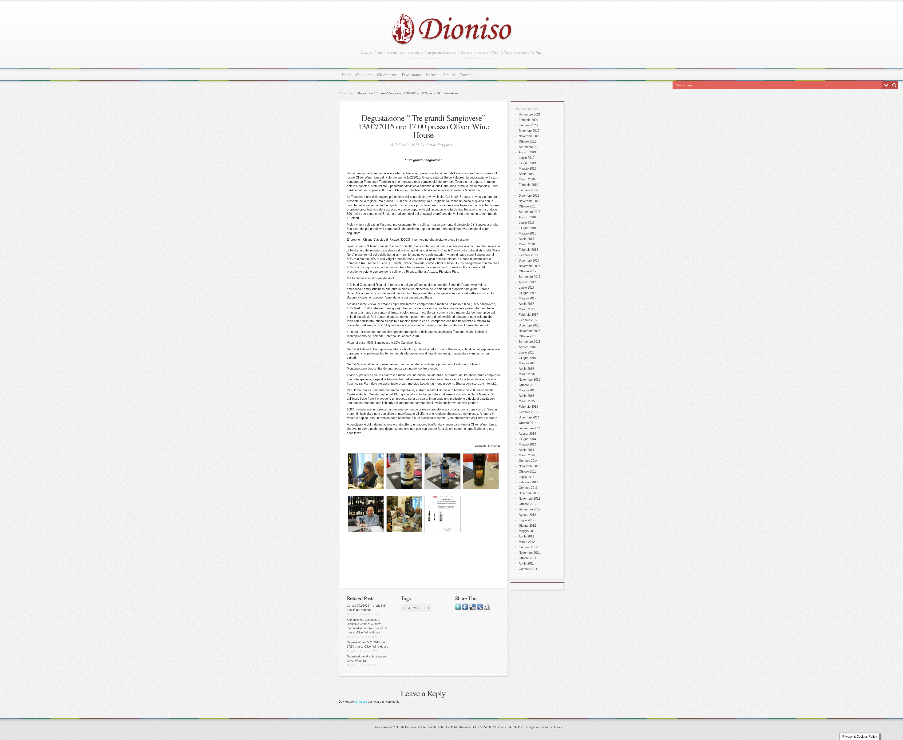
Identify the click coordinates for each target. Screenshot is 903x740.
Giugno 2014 (527, 439)
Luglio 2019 (526, 157)
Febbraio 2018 (528, 249)
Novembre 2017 (529, 266)
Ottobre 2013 (527, 471)
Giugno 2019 (527, 163)
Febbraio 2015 (528, 406)
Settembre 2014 (529, 428)
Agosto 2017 (527, 282)
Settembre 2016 (529, 341)
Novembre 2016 (529, 331)
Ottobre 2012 (527, 504)
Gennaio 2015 (528, 412)
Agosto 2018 (527, 217)
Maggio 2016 (527, 363)
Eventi (351, 93)
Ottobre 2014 (527, 423)
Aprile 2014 (526, 450)
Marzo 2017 (527, 309)
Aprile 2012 (526, 536)
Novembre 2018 (529, 201)
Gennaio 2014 (528, 460)
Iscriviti (432, 74)
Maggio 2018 (527, 233)
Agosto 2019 (527, 152)
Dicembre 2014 (529, 417)
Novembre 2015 (529, 379)
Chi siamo (364, 74)
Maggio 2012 (527, 531)
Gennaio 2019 (528, 190)
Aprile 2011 (526, 563)
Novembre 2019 (529, 136)
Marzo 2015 (527, 401)
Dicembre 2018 (529, 195)
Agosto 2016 (527, 347)
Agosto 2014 (527, 433)
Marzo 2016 (527, 374)
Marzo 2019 (527, 179)
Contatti (466, 74)
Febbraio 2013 (528, 482)
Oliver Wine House (416, 608)
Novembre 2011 (529, 552)
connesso (361, 701)
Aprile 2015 (526, 396)
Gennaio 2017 (528, 320)
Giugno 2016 (527, 358)
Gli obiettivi (387, 74)
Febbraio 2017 (528, 314)
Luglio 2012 (526, 520)
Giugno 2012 (527, 525)
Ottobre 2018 (527, 206)
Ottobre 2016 (527, 336)
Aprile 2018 (526, 239)
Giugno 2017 (527, 293)
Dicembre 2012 (529, 493)
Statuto (449, 74)
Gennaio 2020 (528, 125)
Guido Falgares (439, 144)
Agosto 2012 (527, 515)
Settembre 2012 (529, 509)
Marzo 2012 (527, 542)
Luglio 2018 (526, 222)
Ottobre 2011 (527, 558)
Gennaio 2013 (528, 487)
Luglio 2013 (526, 477)
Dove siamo (411, 74)
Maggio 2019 (527, 168)
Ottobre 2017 (527, 271)
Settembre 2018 (529, 212)
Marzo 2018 (527, 244)
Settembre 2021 (529, 114)
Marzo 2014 (527, 455)
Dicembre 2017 (529, 260)
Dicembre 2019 (529, 130)
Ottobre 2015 (527, 385)
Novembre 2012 (529, 498)
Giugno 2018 (527, 228)
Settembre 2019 (529, 147)
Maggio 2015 (527, 390)
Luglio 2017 (526, 287)
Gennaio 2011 (528, 569)
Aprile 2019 (526, 174)
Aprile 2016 (526, 368)
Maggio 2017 (527, 298)
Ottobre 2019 (527, 141)
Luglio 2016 (526, 352)
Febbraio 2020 (528, 120)
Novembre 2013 (529, 466)
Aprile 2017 (526, 304)
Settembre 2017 (529, 276)
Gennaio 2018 (528, 255)
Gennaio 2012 (528, 547)
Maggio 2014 (527, 444)
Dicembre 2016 (529, 325)
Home (347, 74)
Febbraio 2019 (528, 185)
